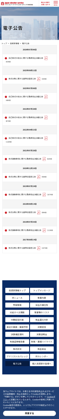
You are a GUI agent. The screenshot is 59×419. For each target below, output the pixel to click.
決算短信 (42, 326)
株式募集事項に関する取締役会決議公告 (25, 158)
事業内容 (42, 297)
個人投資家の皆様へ (41, 363)
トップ (4, 43)
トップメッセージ (41, 290)
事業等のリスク (41, 312)
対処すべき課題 (17, 312)
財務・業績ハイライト (41, 341)
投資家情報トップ (17, 290)
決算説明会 (41, 334)
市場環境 (17, 304)
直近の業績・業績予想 (17, 326)
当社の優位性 (41, 304)
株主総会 (42, 348)
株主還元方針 (41, 319)
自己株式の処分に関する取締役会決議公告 (26, 58)
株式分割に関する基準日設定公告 (22, 78)
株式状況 (17, 348)
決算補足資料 (17, 334)
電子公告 (17, 363)
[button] (45, 3)
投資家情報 (14, 43)
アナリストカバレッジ (17, 356)
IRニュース (17, 297)
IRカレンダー (41, 356)
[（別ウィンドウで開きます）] (46, 117)
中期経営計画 (17, 319)
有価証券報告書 (17, 341)
